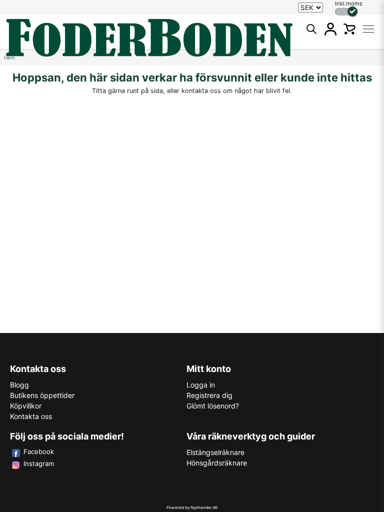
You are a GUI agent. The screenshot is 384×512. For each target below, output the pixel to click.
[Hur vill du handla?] (346, 12)
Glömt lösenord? (212, 406)
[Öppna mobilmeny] (368, 29)
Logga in (200, 384)
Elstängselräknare (215, 452)
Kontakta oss (31, 416)
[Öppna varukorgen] (349, 29)
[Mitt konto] (330, 29)
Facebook (39, 452)
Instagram (39, 464)
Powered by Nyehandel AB (192, 507)
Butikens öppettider (42, 395)
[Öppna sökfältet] (311, 29)
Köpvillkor (26, 406)
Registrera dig (209, 395)
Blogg (19, 384)
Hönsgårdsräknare (216, 462)
